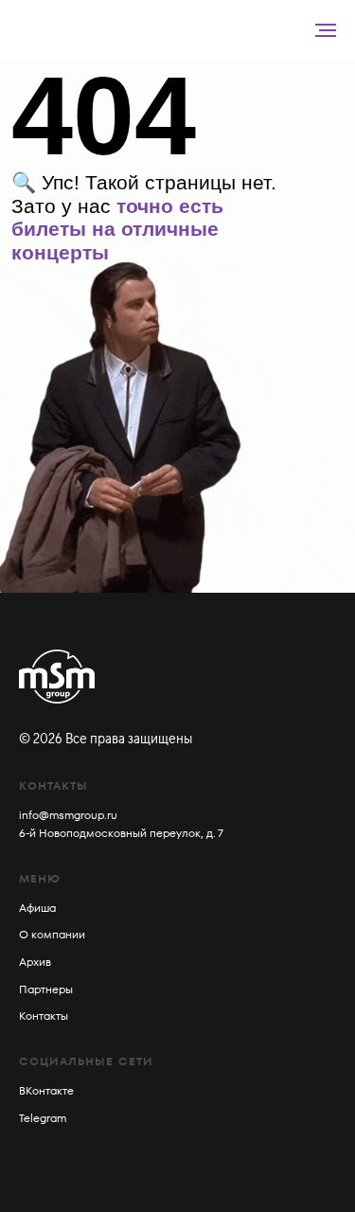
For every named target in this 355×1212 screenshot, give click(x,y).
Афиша (37, 908)
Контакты (43, 1015)
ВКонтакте (46, 1090)
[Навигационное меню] (325, 30)
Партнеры (46, 989)
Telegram (42, 1118)
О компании (52, 934)
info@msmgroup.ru (68, 815)
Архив (35, 962)
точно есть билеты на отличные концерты (117, 229)
